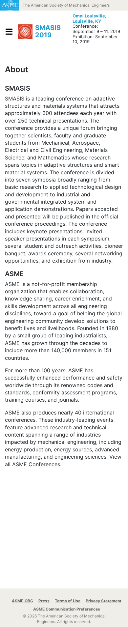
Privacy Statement (103, 600)
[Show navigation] (9, 31)
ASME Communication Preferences (66, 609)
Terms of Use (67, 600)
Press (44, 600)
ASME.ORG (22, 600)
